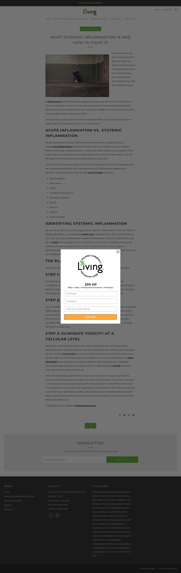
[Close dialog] (118, 251)
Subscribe (90, 317)
